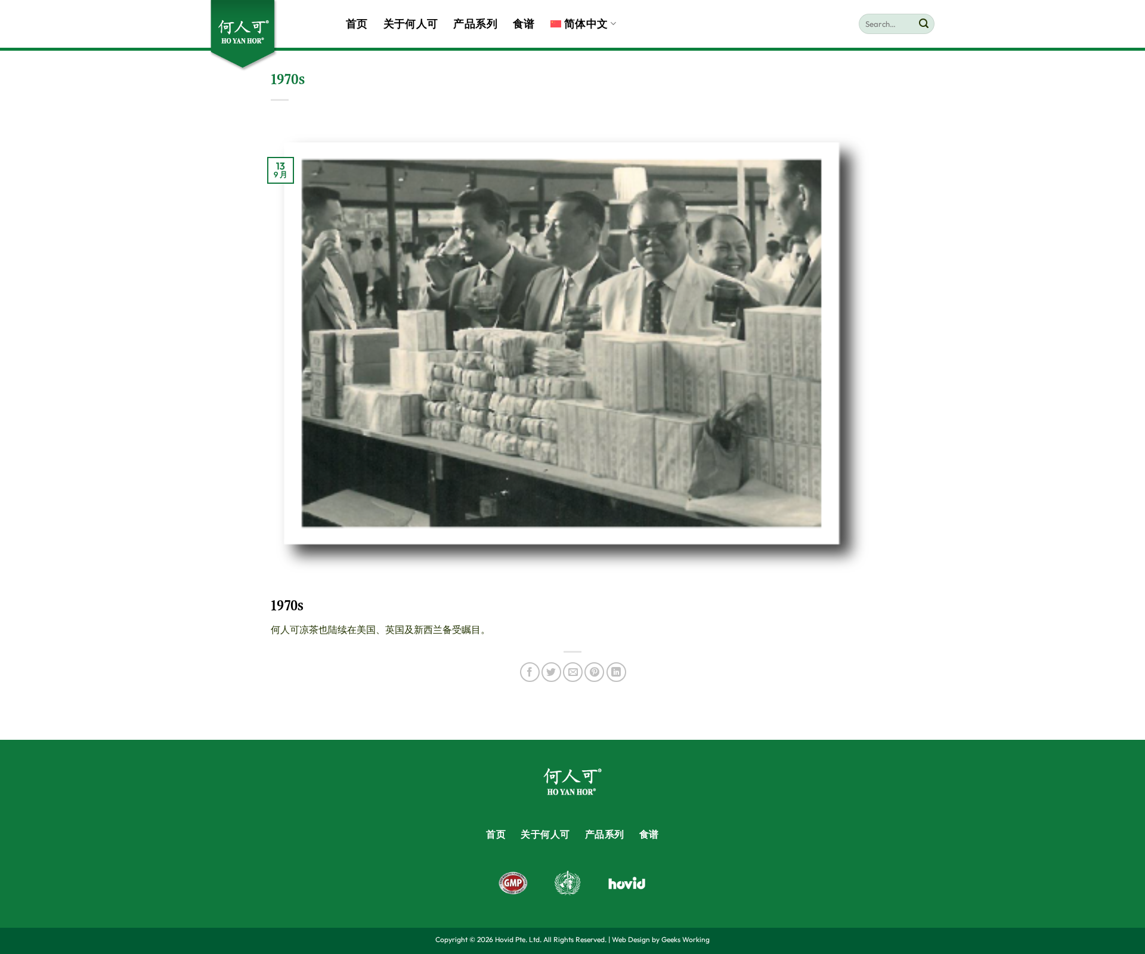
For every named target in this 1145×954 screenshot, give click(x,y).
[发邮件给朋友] (573, 672)
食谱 (524, 24)
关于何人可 (410, 24)
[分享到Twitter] (551, 672)
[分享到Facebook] (530, 672)
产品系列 (475, 24)
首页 (357, 24)
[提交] (924, 24)
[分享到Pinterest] (594, 672)
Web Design (631, 939)
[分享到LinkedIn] (616, 672)
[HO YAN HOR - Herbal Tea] (268, 36)
